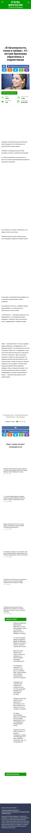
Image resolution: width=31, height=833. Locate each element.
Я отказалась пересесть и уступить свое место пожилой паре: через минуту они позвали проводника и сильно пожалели (15, 553)
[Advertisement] (15, 28)
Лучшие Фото (11, 417)
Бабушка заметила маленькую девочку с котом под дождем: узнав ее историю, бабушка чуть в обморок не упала (15, 470)
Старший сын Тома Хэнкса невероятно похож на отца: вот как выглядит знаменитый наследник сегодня (15, 581)
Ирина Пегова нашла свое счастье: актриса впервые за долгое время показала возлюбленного (13, 525)
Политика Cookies (24, 812)
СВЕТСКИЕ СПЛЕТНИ (9, 93)
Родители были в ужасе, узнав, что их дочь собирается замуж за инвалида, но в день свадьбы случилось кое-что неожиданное (19, 736)
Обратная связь (6, 813)
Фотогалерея (20, 417)
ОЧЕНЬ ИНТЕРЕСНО (15, 4)
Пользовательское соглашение (10, 812)
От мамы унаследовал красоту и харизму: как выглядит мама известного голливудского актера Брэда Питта (19, 719)
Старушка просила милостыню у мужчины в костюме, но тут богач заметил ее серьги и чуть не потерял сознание (14, 609)
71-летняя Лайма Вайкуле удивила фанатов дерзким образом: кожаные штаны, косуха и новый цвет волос (14, 498)
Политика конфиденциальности (10, 810)
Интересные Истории (22, 415)
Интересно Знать (8, 415)
